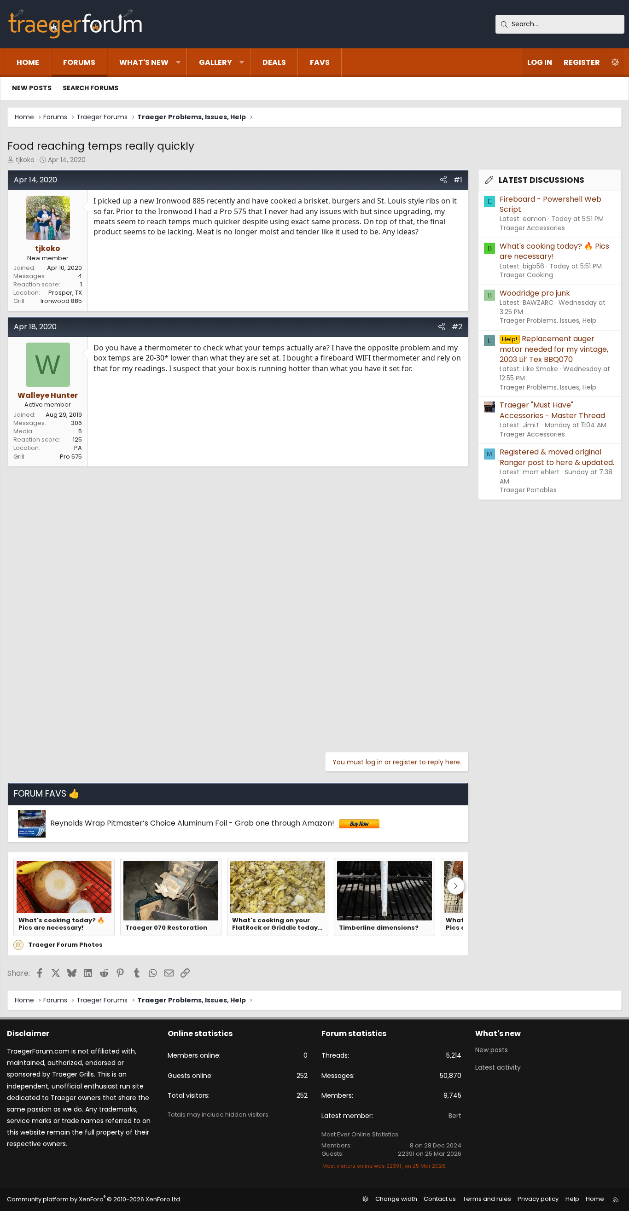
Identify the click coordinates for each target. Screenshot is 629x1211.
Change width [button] (396, 1198)
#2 (457, 326)
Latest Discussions (541, 180)
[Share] (443, 180)
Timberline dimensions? (379, 928)
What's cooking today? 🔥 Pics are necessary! (61, 924)
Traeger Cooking (526, 274)
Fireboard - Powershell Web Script (550, 204)
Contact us (440, 1198)
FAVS (320, 62)
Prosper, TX (65, 292)
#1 (458, 180)
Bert (454, 1115)
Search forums (90, 88)
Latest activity (498, 1067)
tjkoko (25, 159)
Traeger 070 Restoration (166, 928)
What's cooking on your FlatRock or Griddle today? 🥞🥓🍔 (276, 924)
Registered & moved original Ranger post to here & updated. (557, 457)
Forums (79, 62)
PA (78, 447)
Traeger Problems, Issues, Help (548, 320)
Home (28, 62)
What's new (144, 62)
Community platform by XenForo (94, 1199)
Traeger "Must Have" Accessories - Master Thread (552, 410)
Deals (274, 62)
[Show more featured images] (456, 886)
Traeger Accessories (532, 228)
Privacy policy (538, 1198)
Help (572, 1198)
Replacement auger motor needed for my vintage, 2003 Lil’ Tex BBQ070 (554, 349)
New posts (32, 88)
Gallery (215, 62)
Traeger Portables (528, 490)
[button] (178, 62)
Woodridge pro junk (535, 293)
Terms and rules (487, 1198)
